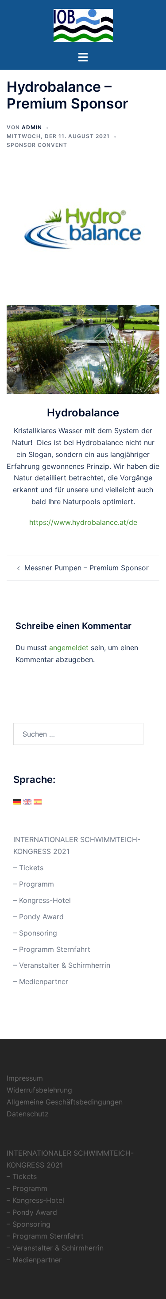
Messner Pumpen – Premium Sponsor (86, 567)
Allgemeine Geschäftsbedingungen (65, 1101)
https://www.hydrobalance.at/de (83, 522)
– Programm (33, 884)
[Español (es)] (38, 801)
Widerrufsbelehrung (39, 1090)
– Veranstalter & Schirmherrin (61, 965)
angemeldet (69, 647)
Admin (32, 127)
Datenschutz (28, 1113)
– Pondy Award (38, 916)
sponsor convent (37, 145)
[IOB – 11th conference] (83, 24)
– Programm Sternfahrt (51, 949)
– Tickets (28, 867)
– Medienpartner (40, 981)
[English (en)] (27, 801)
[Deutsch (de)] (17, 801)
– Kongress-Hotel (42, 900)
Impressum (25, 1078)
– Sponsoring (35, 932)
